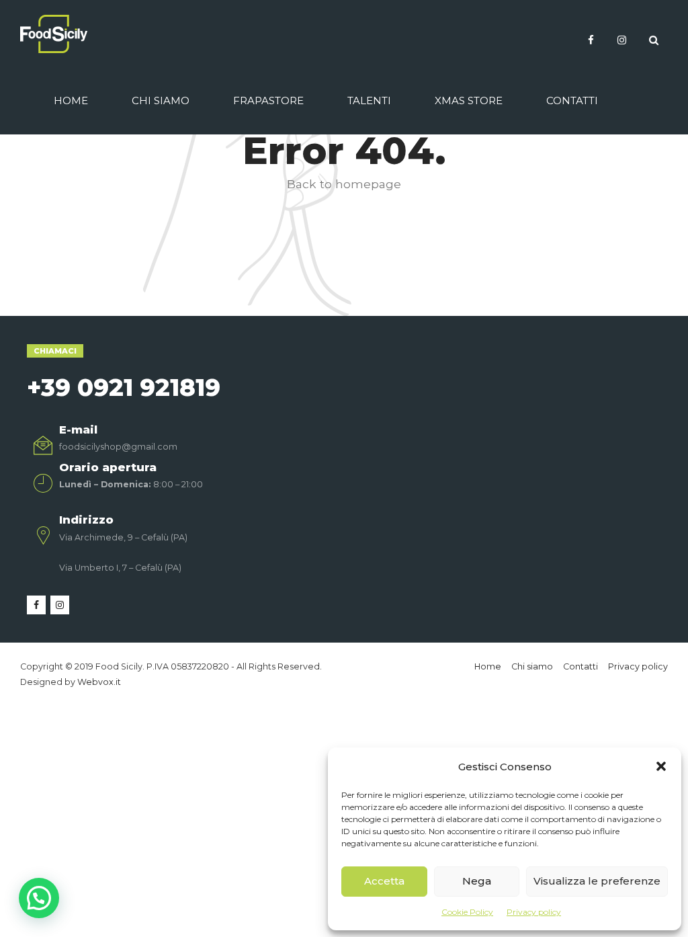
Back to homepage (344, 184)
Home (71, 100)
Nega (476, 880)
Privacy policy (534, 912)
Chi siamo (160, 100)
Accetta (384, 880)
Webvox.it (99, 682)
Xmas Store (469, 100)
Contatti (572, 100)
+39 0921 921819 (123, 387)
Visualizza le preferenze (596, 880)
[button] (661, 766)
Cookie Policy (467, 912)
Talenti (369, 100)
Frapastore (268, 100)
